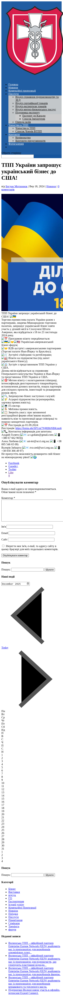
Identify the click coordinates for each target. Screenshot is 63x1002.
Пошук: (5, 569)
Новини (13, 87)
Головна (13, 84)
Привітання (15, 920)
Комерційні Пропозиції (22, 907)
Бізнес (12, 888)
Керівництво (23, 137)
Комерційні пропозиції (22, 90)
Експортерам (16, 901)
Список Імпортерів (33, 118)
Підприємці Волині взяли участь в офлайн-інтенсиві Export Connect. (34, 991)
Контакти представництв (30, 140)
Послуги (13, 93)
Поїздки (13, 913)
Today (4, 647)
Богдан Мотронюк (16, 186)
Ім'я (3, 526)
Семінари (14, 923)
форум (12, 929)
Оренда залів (23, 121)
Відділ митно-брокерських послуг (35, 109)
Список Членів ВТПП (28, 131)
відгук (12, 895)
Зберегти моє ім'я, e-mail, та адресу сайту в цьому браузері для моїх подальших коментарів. (29, 548)
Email (4, 533)
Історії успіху (16, 904)
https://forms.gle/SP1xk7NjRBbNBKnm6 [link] (38, 428)
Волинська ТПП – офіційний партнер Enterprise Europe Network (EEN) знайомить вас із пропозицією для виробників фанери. (34, 971)
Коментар (8, 497)
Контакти (14, 134)
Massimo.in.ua (30, 998)
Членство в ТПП (18, 125)
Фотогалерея (16, 143)
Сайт (4, 539)
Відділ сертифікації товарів (31, 103)
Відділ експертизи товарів (31, 106)
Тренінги (13, 926)
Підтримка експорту (27, 112)
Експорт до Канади (34, 115)
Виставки (14, 892)
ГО (10, 898)
